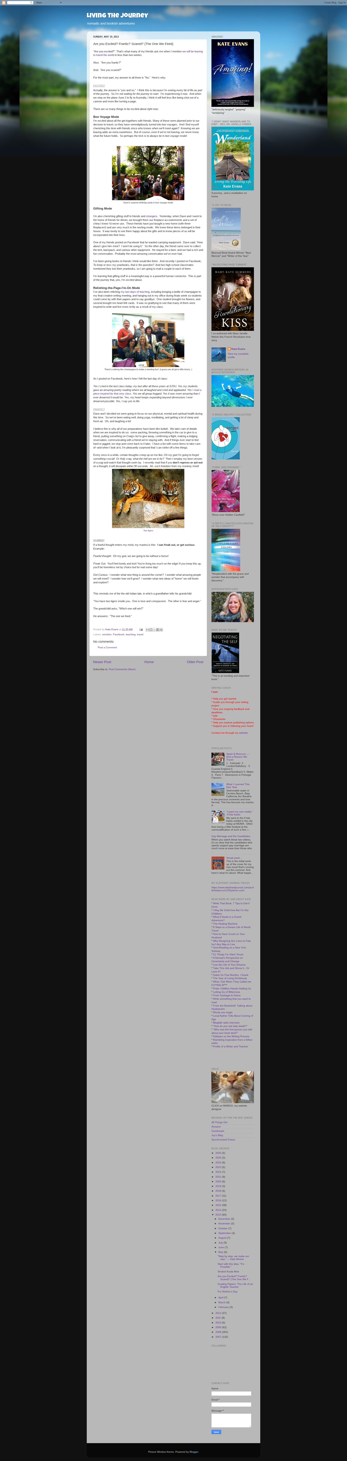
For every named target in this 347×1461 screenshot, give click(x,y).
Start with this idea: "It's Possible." (231, 1265)
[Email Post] (140, 629)
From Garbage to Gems (227, 995)
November (224, 1223)
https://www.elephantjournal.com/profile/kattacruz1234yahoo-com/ (232, 889)
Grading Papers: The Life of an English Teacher (235, 1285)
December (224, 1219)
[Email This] (147, 630)
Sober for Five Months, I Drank (230, 975)
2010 (218, 1322)
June (221, 1247)
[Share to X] (154, 630)
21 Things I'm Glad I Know (228, 954)
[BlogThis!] (151, 630)
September (225, 1233)
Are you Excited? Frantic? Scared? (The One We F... (234, 1278)
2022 (218, 1172)
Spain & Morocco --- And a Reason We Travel (237, 757)
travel (140, 634)
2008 (218, 1332)
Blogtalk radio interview (226, 1022)
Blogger (194, 1452)
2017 (218, 1195)
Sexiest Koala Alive (228, 1271)
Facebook (118, 634)
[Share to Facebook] (158, 630)
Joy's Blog (217, 1135)
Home (149, 662)
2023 (218, 1167)
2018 (218, 1191)
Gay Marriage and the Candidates (230, 836)
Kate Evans (238, 349)
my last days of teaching (135, 291)
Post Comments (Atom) (122, 669)
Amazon (216, 1126)
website (243, 732)
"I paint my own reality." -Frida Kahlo (239, 813)
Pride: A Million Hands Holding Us (232, 988)
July (221, 1242)
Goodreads (217, 1131)
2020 (218, 1181)
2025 (218, 1157)
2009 (218, 1327)
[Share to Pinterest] (161, 630)
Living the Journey (117, 16)
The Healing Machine (225, 923)
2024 (218, 1162)
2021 (218, 1176)
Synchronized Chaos (223, 1139)
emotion (107, 634)
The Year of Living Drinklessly (230, 978)
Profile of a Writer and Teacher (230, 1046)
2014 (218, 1210)
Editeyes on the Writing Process (231, 1036)
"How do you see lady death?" (230, 1026)
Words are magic (223, 1012)
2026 (218, 1153)
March (222, 1302)
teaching (131, 634)
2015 (218, 1205)
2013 (218, 1214)
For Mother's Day (227, 1291)
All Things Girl (219, 1122)
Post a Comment (107, 647)
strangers (151, 216)
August (222, 1237)
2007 (218, 1337)
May (221, 1252)
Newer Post (102, 662)
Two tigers (148, 530)
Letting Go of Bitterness (226, 992)
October (223, 1228)
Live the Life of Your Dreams (229, 964)
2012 (218, 1313)
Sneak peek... (234, 858)
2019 (218, 1186)
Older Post (195, 662)
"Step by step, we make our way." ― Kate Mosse (233, 1257)
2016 (218, 1200)
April (221, 1297)
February (224, 1307)
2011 (218, 1317)
